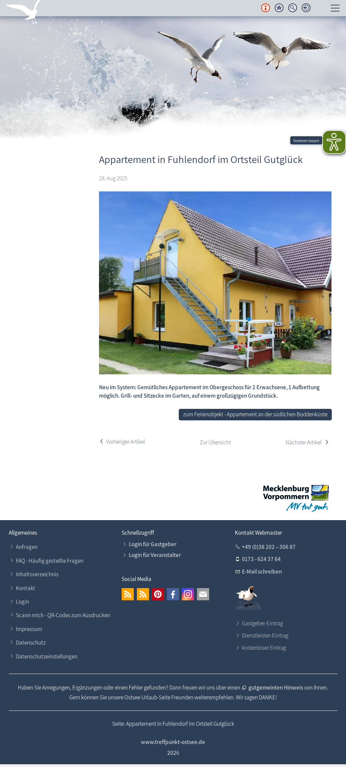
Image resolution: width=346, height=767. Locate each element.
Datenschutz (31, 642)
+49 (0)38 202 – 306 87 (269, 547)
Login (22, 601)
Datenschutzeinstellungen (46, 656)
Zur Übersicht (215, 442)
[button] (128, 594)
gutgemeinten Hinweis (276, 687)
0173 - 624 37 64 (261, 559)
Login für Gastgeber (152, 544)
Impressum (29, 629)
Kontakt (25, 588)
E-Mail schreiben (262, 571)
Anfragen (27, 547)
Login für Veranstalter (155, 555)
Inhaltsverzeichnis (37, 574)
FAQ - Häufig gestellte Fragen (49, 560)
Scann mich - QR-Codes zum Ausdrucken (63, 615)
